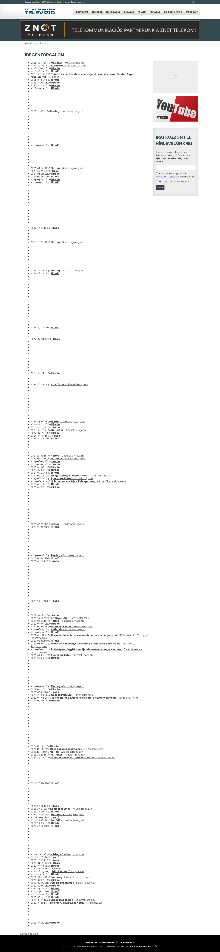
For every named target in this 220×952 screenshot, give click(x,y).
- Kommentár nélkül (81, 475)
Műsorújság (113, 12)
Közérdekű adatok (125, 943)
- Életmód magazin (69, 384)
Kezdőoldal (81, 12)
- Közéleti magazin (72, 478)
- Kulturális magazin (68, 62)
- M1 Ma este (88, 481)
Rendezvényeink (173, 12)
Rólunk (142, 12)
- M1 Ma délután (76, 902)
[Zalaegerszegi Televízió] (39, 11)
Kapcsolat (192, 12)
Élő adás (129, 12)
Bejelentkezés (93, 943)
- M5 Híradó (68, 871)
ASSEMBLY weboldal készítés (142, 946)
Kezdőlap (29, 43)
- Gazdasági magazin (67, 111)
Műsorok (97, 12)
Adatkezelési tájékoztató (167, 177)
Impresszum (108, 943)
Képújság (155, 12)
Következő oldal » (30, 933)
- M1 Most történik (76, 749)
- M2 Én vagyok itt (73, 882)
